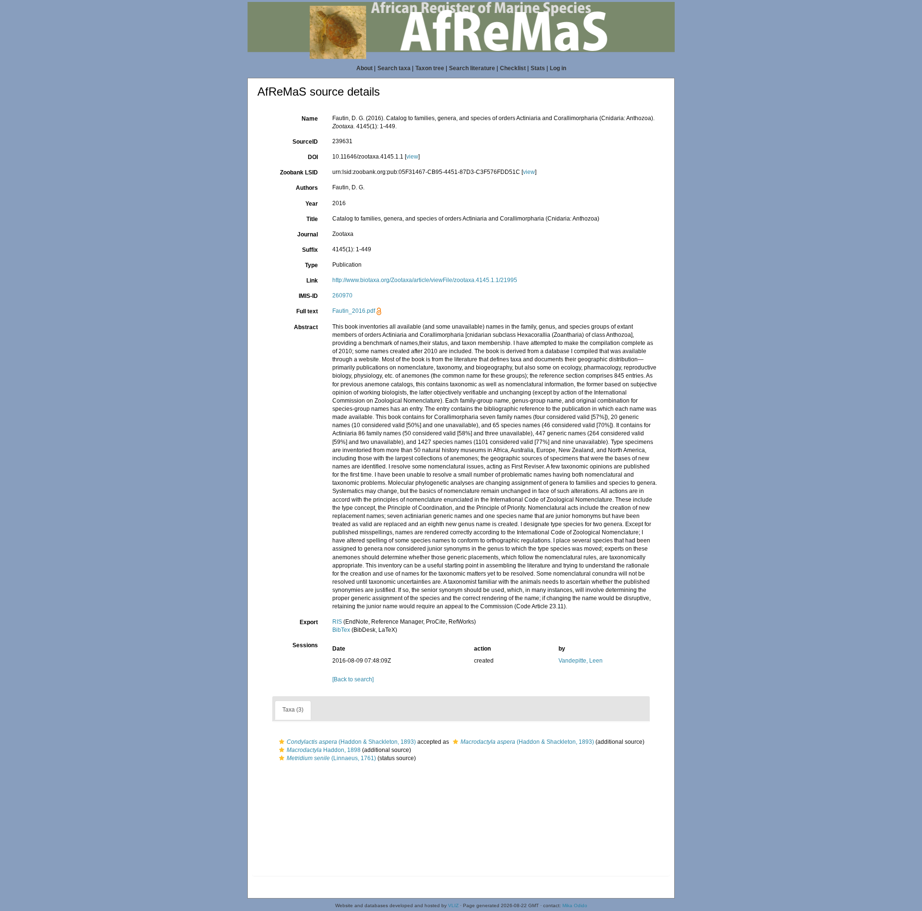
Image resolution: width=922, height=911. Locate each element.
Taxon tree (429, 68)
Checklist (513, 68)
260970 (342, 295)
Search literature (472, 68)
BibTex (341, 630)
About (364, 68)
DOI (313, 157)
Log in (558, 68)
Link (312, 280)
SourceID (305, 141)
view (412, 156)
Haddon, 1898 (324, 750)
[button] (282, 742)
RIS (337, 621)
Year (311, 203)
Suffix (310, 249)
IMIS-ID (308, 296)
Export (309, 622)
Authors (307, 188)
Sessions (305, 645)
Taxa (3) (292, 709)
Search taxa (394, 68)
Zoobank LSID (299, 172)
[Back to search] (353, 679)
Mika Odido (574, 905)
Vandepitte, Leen (580, 660)
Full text (307, 311)
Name (310, 118)
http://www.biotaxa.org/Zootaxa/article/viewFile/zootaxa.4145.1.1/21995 (424, 280)
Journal (307, 234)
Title (312, 219)
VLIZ (453, 905)
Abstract (306, 327)
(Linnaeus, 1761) (331, 758)
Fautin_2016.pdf (353, 311)
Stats (538, 68)
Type (311, 265)
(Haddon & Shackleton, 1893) (351, 742)
